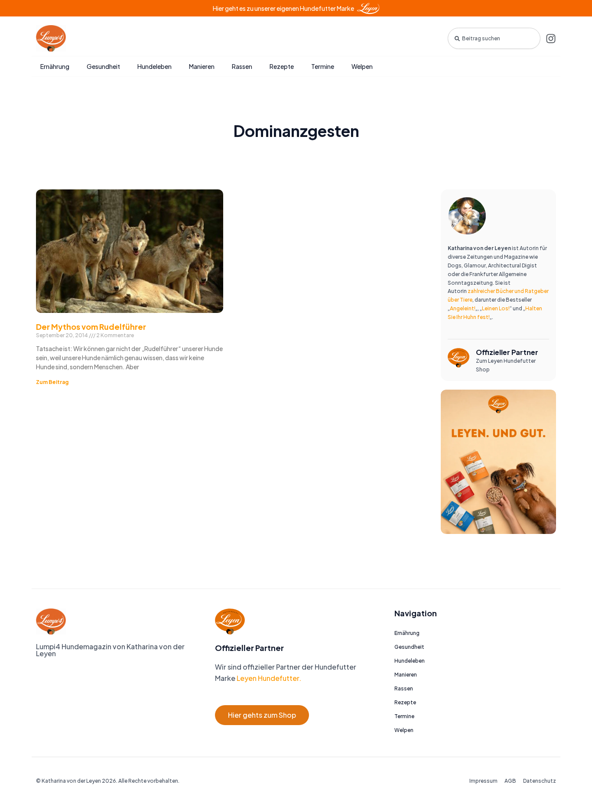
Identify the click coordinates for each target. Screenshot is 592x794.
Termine (322, 66)
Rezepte (282, 66)
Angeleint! (462, 308)
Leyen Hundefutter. (268, 678)
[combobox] (494, 38)
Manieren (202, 66)
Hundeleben (154, 66)
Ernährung (54, 66)
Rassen (242, 66)
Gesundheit (103, 66)
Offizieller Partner (507, 352)
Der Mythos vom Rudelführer (91, 327)
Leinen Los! (496, 308)
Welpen (362, 66)
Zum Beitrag (52, 382)
